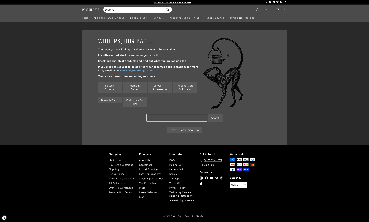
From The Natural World (109, 18)
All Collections (117, 183)
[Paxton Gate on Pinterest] (221, 178)
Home (85, 18)
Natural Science (109, 87)
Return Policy (116, 173)
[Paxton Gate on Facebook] (206, 178)
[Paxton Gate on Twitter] (216, 178)
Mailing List (175, 164)
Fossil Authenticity (150, 173)
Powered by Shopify (194, 216)
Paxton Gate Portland (121, 178)
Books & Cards (215, 18)
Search (215, 117)
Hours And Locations (121, 164)
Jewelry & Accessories (160, 87)
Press (142, 187)
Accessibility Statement (182, 200)
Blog (141, 196)
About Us (144, 160)
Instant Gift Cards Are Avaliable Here (172, 2)
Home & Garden (139, 18)
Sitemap (174, 178)
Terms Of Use (177, 183)
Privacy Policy (177, 187)
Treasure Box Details (120, 192)
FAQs (172, 160)
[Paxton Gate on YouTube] (211, 178)
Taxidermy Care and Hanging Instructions (181, 194)
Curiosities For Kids (242, 18)
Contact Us (145, 164)
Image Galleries (148, 192)
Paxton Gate (90, 9)
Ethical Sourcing (148, 169)
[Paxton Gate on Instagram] (201, 178)
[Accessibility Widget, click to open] (4, 218)
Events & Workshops (121, 187)
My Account (116, 160)
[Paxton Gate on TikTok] (201, 183)
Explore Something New (184, 129)
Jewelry (159, 18)
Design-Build (176, 169)
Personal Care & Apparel (185, 18)
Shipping (114, 169)
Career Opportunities (151, 178)
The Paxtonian (147, 183)
